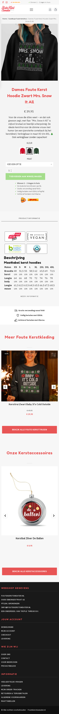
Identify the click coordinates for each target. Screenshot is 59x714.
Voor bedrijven (9, 662)
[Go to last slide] (5, 387)
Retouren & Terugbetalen (14, 693)
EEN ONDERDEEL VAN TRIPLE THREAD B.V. (20, 611)
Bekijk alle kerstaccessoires (29, 571)
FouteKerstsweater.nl (12, 596)
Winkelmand (7, 627)
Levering (5, 639)
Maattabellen (8, 701)
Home (4, 19)
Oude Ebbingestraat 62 (13, 600)
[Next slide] (54, 387)
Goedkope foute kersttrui (17, 19)
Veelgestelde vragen (12, 682)
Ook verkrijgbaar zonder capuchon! (29, 137)
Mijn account (8, 631)
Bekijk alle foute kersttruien (29, 429)
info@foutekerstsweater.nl (16, 607)
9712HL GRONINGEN (10, 603)
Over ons (5, 654)
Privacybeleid (8, 666)
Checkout (6, 635)
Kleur (29, 143)
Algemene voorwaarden (13, 697)
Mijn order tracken (11, 689)
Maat (29, 159)
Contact (5, 658)
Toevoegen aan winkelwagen (25, 176)
